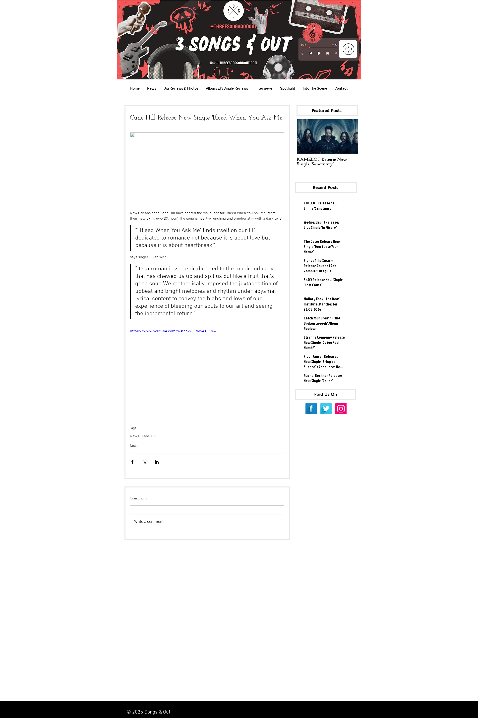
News (134, 436)
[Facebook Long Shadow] (311, 408)
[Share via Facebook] (132, 462)
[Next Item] (350, 136)
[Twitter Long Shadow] (326, 408)
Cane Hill (149, 436)
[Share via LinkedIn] (156, 462)
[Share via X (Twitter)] (144, 462)
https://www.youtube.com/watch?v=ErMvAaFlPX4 (173, 331)
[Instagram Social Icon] (341, 408)
